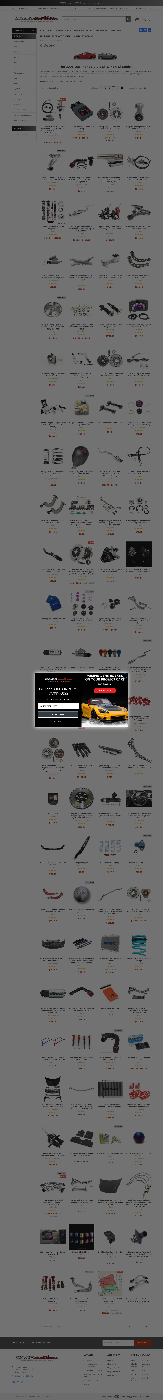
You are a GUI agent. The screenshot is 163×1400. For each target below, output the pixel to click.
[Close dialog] (125, 676)
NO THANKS (58, 721)
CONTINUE (58, 714)
